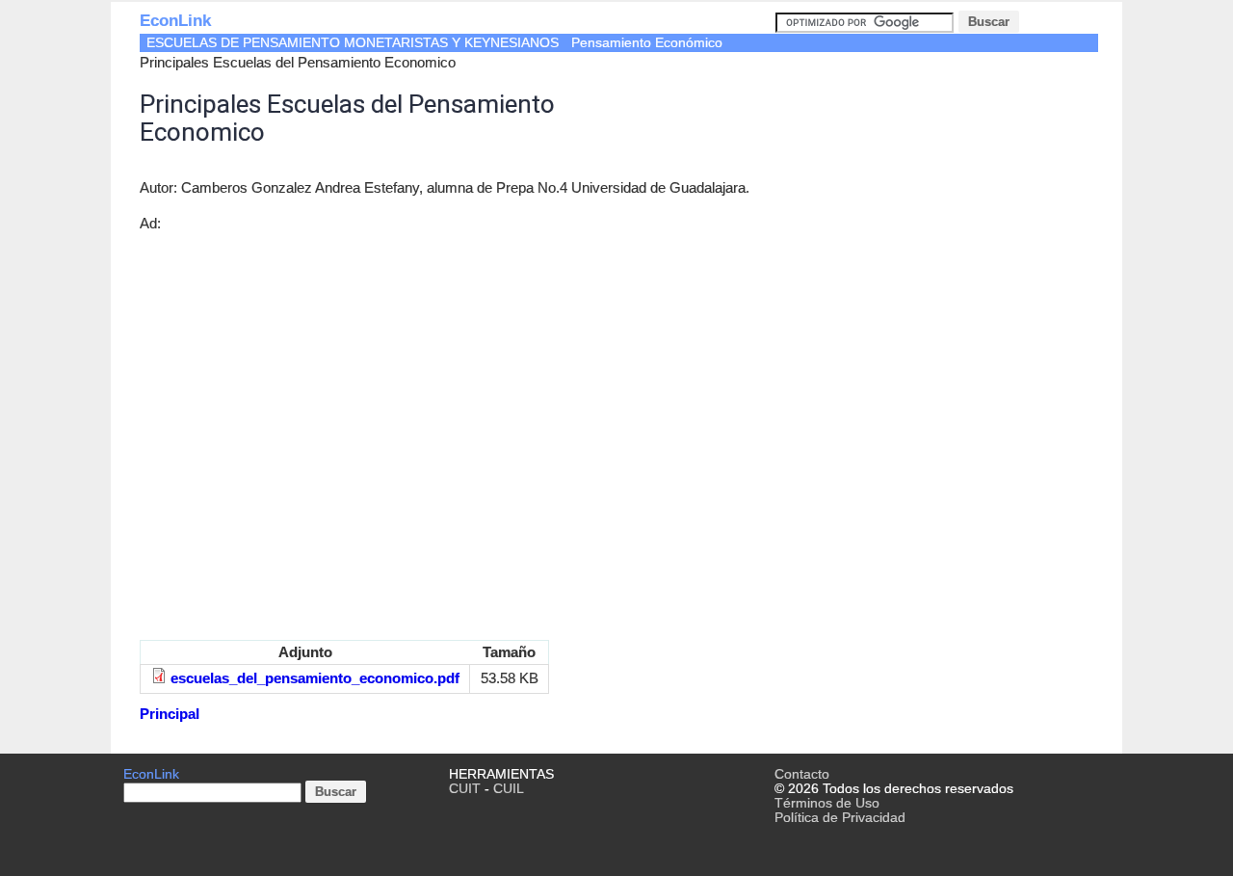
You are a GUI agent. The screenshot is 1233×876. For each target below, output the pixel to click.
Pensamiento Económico (646, 43)
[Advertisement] (453, 437)
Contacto (801, 774)
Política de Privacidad (839, 817)
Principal (169, 713)
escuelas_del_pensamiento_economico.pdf (315, 678)
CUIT (465, 789)
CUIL (508, 789)
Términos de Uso (826, 803)
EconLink (175, 21)
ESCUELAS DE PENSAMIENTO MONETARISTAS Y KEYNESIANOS (352, 43)
